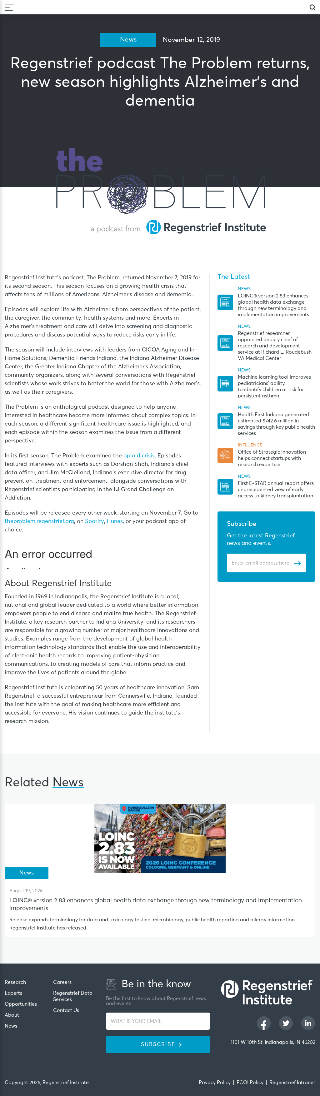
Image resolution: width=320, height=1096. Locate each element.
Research (15, 982)
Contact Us (66, 1010)
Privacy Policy (215, 1082)
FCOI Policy (250, 1082)
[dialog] (312, 7)
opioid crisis (139, 456)
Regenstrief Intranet (292, 1082)
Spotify (94, 521)
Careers (62, 982)
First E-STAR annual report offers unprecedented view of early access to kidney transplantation (276, 489)
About (12, 1015)
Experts (13, 993)
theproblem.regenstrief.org (39, 521)
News (11, 1026)
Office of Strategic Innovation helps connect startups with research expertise (272, 458)
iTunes (115, 521)
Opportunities (21, 1004)
